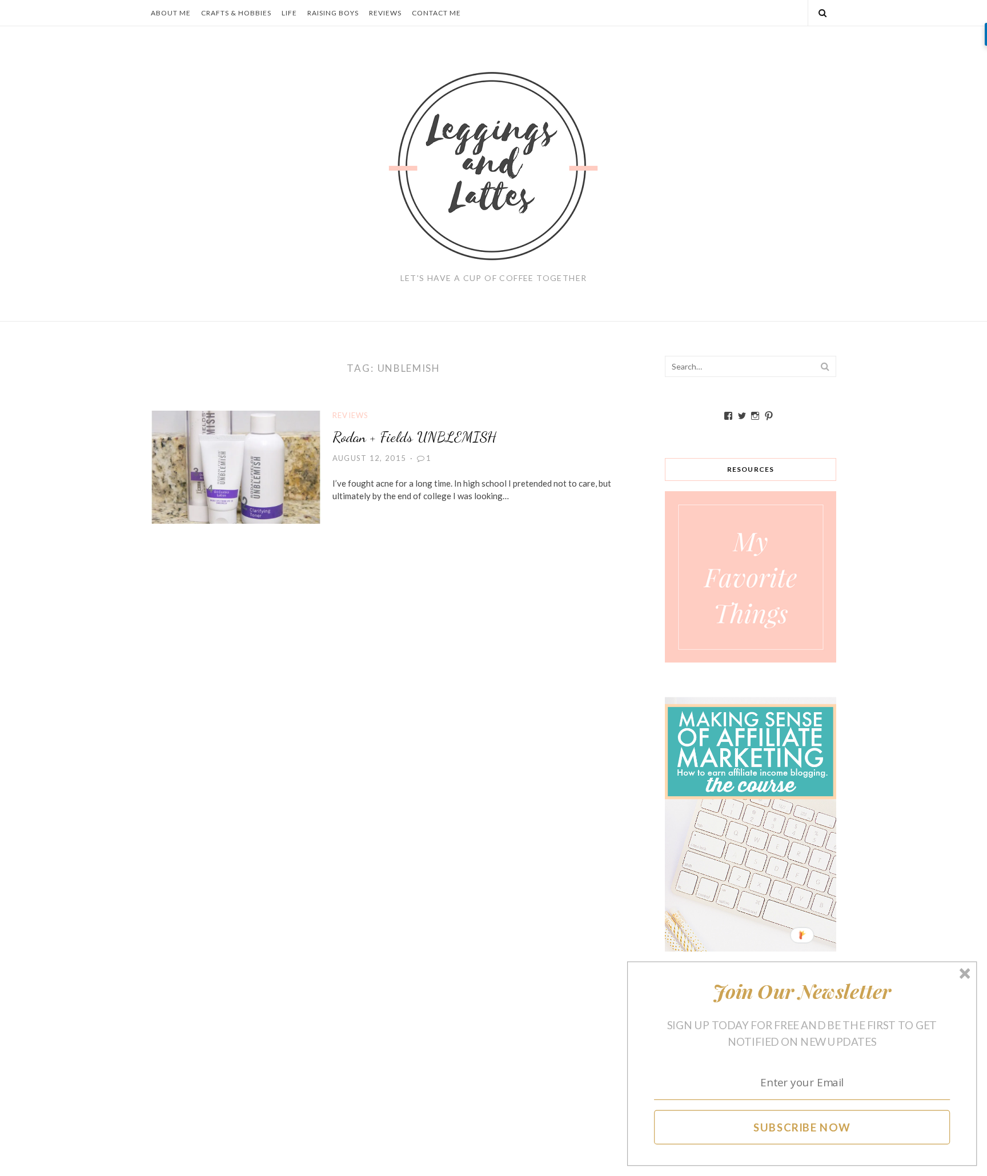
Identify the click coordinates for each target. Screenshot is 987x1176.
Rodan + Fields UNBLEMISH (414, 436)
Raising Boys (333, 13)
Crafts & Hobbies (236, 13)
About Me (171, 13)
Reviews (385, 13)
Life (289, 13)
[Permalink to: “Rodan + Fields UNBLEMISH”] (236, 466)
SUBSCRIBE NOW (802, 1127)
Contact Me (436, 13)
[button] (802, 991)
